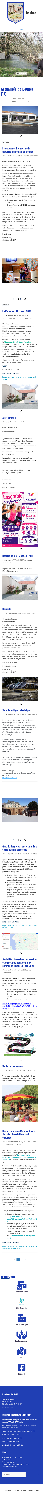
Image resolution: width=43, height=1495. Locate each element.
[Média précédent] (14, 299)
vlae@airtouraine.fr (9, 778)
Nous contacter (22, 1291)
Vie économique (22, 1324)
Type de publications (18, 98)
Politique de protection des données (15, 1464)
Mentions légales (8, 1462)
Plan (21, 1357)
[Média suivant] (21, 299)
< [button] (14, 1259)
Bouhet (31, 12)
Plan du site (6, 1460)
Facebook (21, 1374)
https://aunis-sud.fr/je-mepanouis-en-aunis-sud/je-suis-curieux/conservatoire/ (19, 1247)
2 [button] (21, 1259)
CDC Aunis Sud (21, 1308)
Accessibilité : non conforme (12, 1457)
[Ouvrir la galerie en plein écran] (21, 136)
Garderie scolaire (21, 1341)
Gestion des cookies (9, 1467)
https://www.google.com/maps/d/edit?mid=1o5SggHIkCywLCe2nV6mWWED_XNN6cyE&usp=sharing (19, 1006)
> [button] (25, 1259)
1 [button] (18, 1259)
